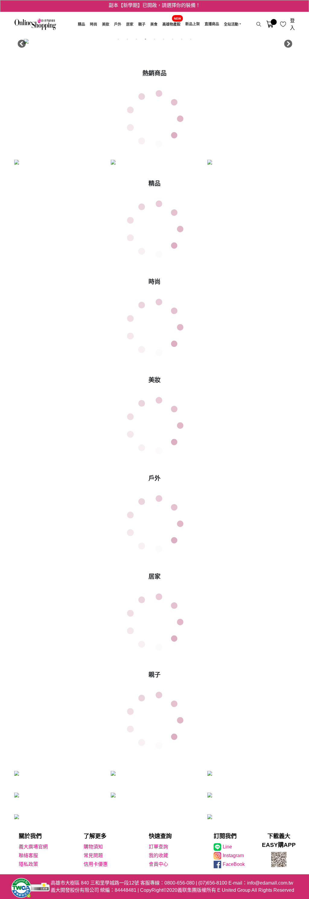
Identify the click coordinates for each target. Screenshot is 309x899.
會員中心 (158, 864)
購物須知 (93, 846)
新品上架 (192, 24)
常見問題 (93, 855)
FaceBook (234, 864)
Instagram (233, 855)
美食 (154, 24)
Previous (20, 42)
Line (227, 846)
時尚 (93, 24)
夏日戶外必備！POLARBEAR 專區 (154, 5)
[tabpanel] (154, 42)
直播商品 (212, 24)
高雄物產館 (171, 24)
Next (287, 42)
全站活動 (231, 24)
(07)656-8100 (212, 882)
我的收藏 (158, 855)
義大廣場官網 (33, 846)
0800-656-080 (179, 882)
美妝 (105, 24)
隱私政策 (28, 864)
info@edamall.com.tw (270, 882)
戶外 (117, 24)
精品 (81, 24)
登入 (292, 24)
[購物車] (270, 24)
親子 (141, 24)
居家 (129, 24)
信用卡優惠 (96, 864)
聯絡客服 (28, 855)
